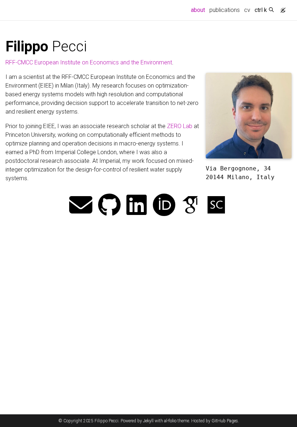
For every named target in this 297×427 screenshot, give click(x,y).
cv (247, 10)
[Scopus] (216, 205)
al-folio (170, 420)
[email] (80, 205)
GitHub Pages (225, 420)
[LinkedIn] (136, 205)
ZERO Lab (179, 126)
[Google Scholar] (190, 205)
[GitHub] (109, 205)
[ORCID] (164, 205)
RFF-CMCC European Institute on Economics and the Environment (88, 62)
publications (224, 10)
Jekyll (148, 420)
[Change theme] (281, 8)
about (199, 9)
